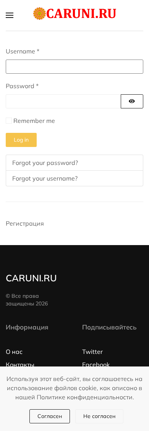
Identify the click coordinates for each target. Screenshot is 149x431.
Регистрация (25, 223)
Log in (21, 139)
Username (22, 51)
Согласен (49, 416)
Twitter (92, 351)
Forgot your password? (45, 162)
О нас (14, 351)
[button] (9, 15)
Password (22, 86)
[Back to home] (74, 15)
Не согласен (99, 416)
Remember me (34, 120)
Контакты (20, 364)
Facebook (96, 364)
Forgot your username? (45, 178)
